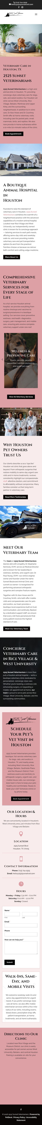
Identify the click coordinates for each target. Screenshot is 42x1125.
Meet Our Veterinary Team (16, 629)
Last (23, 917)
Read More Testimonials (15, 497)
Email (7, 922)
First (6, 917)
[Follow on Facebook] (21, 1109)
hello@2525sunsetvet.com (24, 873)
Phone (7, 931)
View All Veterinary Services (21, 397)
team (9, 561)
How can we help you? (14, 940)
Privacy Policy (19, 1117)
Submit (10, 962)
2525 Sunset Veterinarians (14, 89)
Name (7, 910)
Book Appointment (13, 134)
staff (5, 481)
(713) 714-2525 (21, 2)
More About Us (11, 257)
